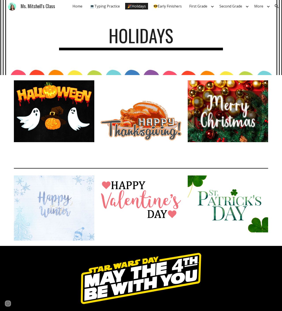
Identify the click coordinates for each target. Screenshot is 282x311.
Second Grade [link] (230, 6)
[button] (276, 6)
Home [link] (77, 6)
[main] (141, 37)
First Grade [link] (198, 6)
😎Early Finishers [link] (167, 6)
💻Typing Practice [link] (105, 6)
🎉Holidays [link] (136, 6)
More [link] (258, 6)
